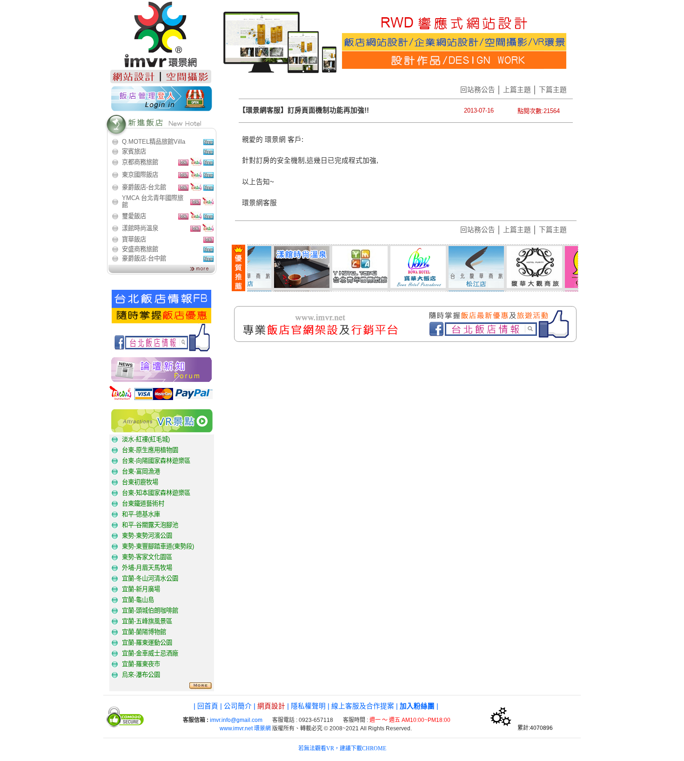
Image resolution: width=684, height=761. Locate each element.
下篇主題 (553, 89)
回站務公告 (477, 89)
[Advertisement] (317, 377)
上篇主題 (517, 89)
